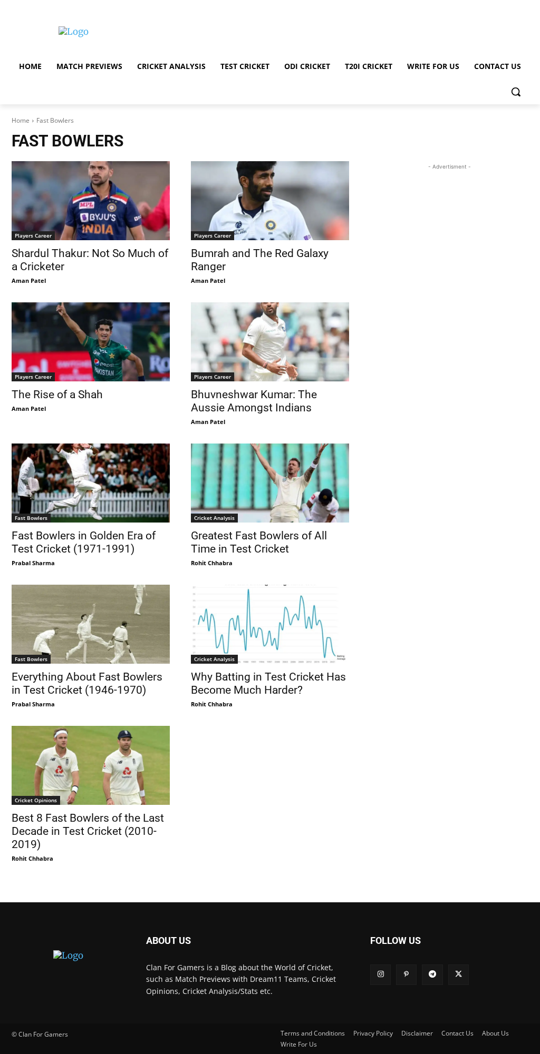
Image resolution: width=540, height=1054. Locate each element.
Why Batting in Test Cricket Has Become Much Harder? (268, 683)
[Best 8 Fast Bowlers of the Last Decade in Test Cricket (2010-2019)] (91, 765)
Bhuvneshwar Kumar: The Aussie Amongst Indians (254, 401)
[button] (515, 91)
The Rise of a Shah (57, 394)
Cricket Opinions (36, 800)
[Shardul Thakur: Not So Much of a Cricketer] (91, 200)
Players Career (33, 235)
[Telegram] (432, 974)
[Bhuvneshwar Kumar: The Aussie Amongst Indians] (270, 341)
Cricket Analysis (214, 517)
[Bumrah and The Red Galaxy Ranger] (270, 200)
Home (21, 120)
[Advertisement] (259, 30)
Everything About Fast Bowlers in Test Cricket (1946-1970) (87, 683)
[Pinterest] (406, 974)
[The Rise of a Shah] (91, 341)
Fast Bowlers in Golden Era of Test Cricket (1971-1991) (84, 542)
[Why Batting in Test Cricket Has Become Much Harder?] (270, 624)
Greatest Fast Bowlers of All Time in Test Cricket (259, 542)
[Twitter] (458, 974)
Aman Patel (29, 280)
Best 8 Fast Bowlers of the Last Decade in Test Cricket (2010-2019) (88, 831)
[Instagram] (380, 974)
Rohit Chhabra (212, 563)
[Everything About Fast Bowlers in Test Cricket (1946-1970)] (91, 624)
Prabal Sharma (33, 563)
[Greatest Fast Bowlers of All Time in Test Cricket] (270, 483)
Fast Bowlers (31, 517)
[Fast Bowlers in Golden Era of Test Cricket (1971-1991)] (91, 483)
